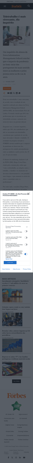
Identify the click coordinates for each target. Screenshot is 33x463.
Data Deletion (6, 269)
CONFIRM (10, 262)
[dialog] (16, 232)
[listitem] (16, 227)
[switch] (25, 231)
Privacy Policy (27, 269)
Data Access (16, 269)
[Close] (29, 194)
